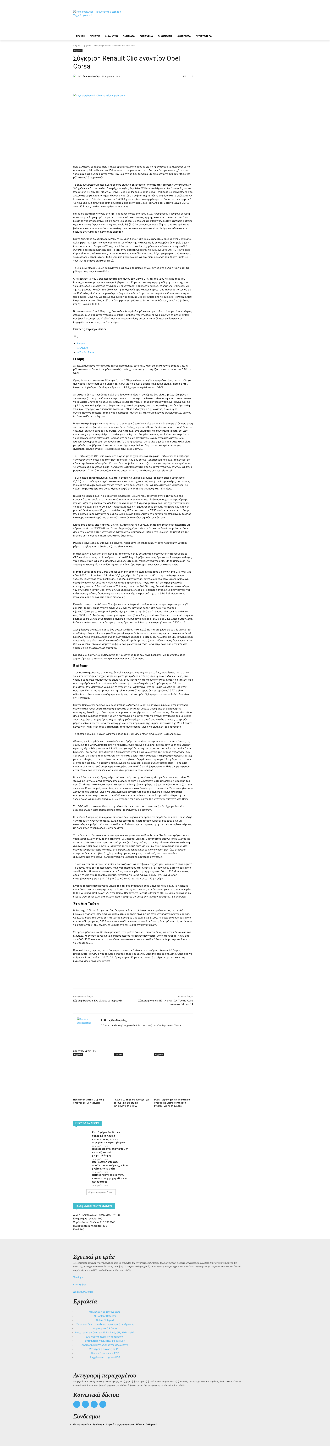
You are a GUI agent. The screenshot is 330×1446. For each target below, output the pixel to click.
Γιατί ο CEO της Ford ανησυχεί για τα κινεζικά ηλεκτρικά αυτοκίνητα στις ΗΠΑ (131, 1102)
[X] (111, 85)
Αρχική (76, 45)
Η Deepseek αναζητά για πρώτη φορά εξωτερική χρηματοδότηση (110, 1152)
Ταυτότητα (78, 1277)
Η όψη (82, 343)
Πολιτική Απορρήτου (83, 1292)
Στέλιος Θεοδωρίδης (90, 76)
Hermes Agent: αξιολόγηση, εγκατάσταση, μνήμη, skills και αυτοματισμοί (109, 1178)
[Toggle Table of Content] (75, 337)
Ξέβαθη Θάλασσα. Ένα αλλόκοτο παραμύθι (97, 1000)
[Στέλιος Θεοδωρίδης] (75, 76)
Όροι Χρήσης (79, 1284)
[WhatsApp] (127, 85)
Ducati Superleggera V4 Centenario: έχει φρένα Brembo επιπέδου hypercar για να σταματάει (172, 1102)
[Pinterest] (119, 85)
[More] (135, 85)
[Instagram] (108, 1031)
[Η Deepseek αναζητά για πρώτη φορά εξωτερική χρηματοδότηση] (81, 1152)
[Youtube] (102, 1404)
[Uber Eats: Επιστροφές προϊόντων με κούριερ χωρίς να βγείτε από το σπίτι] (81, 1166)
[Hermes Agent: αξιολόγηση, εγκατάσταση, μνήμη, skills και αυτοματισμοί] (81, 1178)
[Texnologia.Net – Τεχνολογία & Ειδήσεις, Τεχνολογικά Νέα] (100, 19)
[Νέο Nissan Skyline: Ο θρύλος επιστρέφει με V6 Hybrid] (91, 1070)
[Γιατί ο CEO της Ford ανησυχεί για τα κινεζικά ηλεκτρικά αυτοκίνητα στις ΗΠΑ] (132, 1070)
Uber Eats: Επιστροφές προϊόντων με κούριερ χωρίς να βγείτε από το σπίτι (110, 1165)
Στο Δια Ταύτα (86, 352)
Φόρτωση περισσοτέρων (100, 1192)
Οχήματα (87, 45)
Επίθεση (83, 348)
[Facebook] (103, 85)
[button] (77, 1431)
